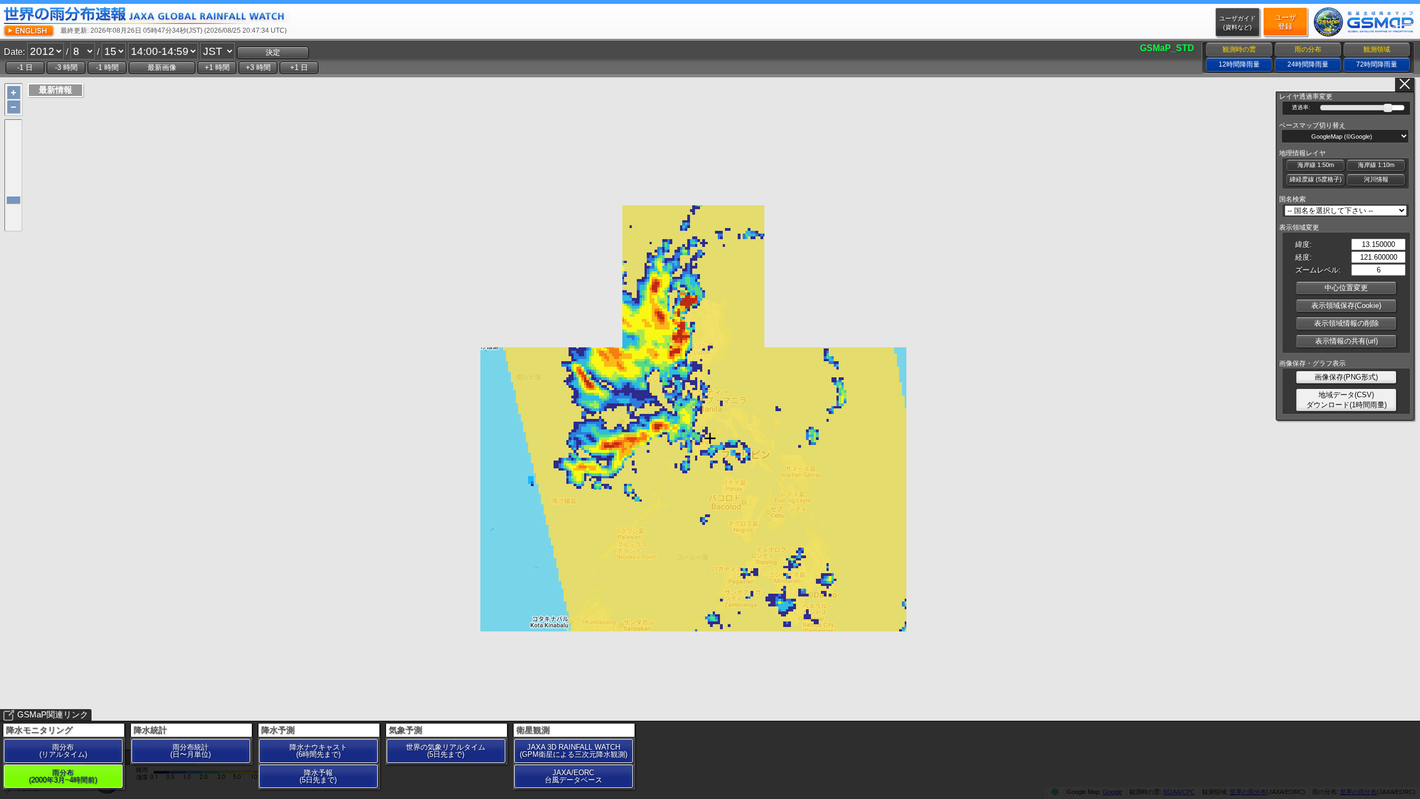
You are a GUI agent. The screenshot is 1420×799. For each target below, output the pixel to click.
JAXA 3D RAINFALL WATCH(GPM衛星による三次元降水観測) (573, 750)
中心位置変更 (1346, 288)
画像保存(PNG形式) (1346, 377)
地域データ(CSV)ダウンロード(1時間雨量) (1346, 400)
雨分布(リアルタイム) (63, 750)
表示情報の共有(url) (1346, 341)
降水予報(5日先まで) (318, 776)
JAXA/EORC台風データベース (573, 776)
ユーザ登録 (1285, 22)
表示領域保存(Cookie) (1346, 305)
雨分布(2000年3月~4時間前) (63, 776)
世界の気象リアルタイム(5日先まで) (445, 750)
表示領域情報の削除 (1346, 323)
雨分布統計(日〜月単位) (190, 750)
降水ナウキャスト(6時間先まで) (318, 750)
